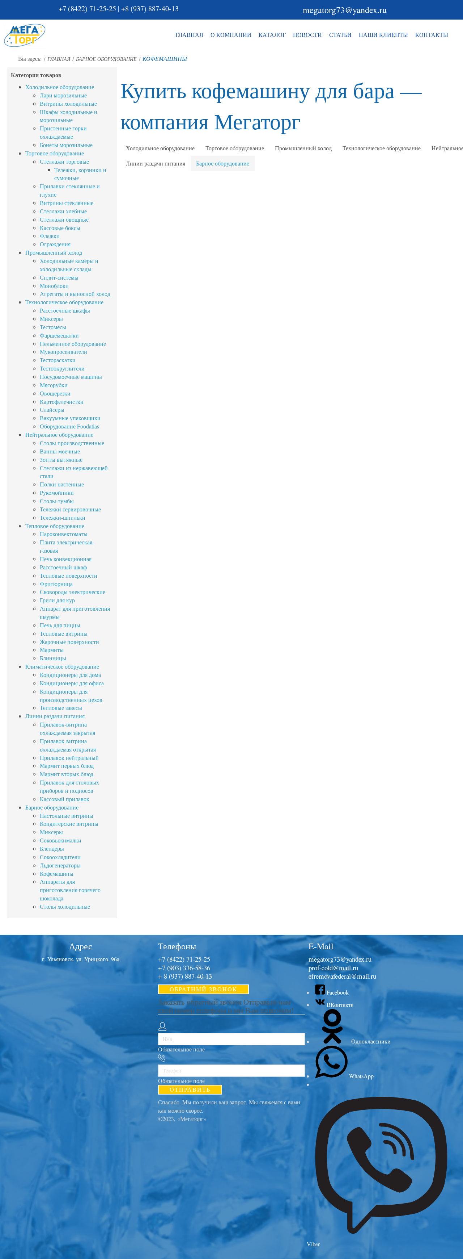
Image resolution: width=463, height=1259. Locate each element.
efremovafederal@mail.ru (342, 975)
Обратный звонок (203, 989)
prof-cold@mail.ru (333, 967)
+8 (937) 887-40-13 (150, 8)
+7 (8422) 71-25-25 (87, 8)
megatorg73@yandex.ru (345, 10)
